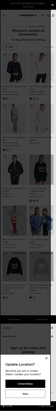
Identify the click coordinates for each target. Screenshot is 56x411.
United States (25, 384)
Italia (25, 394)
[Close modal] (47, 358)
